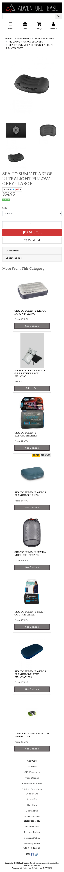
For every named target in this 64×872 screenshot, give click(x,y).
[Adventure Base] (32, 6)
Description (12, 250)
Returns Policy (32, 838)
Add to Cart (33, 232)
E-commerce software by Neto (46, 863)
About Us (32, 799)
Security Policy (32, 843)
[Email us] (28, 854)
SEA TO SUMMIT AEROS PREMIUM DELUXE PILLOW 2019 (30, 674)
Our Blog (32, 805)
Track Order (32, 778)
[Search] (58, 16)
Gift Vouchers (32, 772)
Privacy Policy (32, 832)
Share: (7, 189)
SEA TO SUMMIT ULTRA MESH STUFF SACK (30, 554)
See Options (32, 326)
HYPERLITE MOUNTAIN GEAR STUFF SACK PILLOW (30, 373)
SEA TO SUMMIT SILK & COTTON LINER (29, 613)
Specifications (14, 258)
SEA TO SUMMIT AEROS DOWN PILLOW (30, 312)
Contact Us (32, 810)
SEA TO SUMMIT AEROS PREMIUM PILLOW (30, 494)
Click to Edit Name (32, 789)
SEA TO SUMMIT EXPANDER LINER (25, 434)
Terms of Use (32, 826)
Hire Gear (32, 766)
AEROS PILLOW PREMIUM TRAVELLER (31, 735)
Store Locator (32, 816)
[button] (32, 27)
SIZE (4, 208)
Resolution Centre (32, 783)
